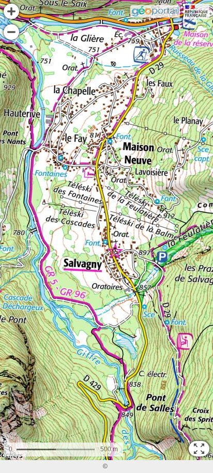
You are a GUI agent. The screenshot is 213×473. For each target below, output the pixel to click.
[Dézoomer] (11, 32)
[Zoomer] (11, 11)
